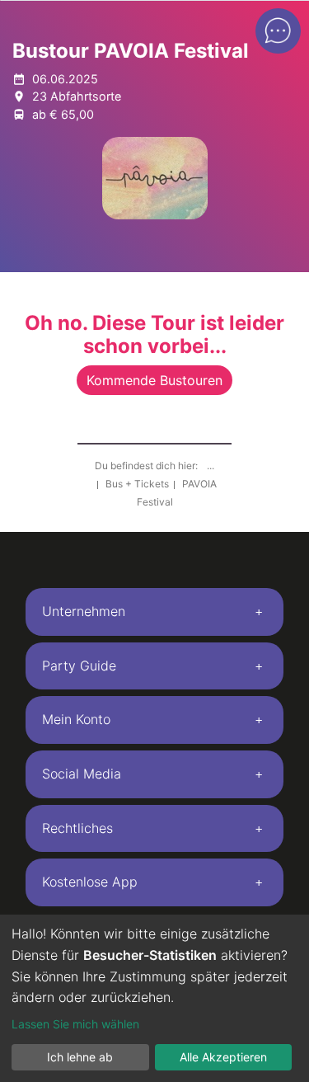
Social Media (81, 773)
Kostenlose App (90, 881)
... (210, 465)
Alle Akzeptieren (223, 1057)
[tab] (154, 612)
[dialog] (154, 998)
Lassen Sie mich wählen (75, 1024)
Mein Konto (76, 719)
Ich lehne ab (80, 1057)
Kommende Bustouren (154, 380)
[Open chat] (278, 31)
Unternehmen (83, 611)
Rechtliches (77, 828)
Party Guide (79, 665)
